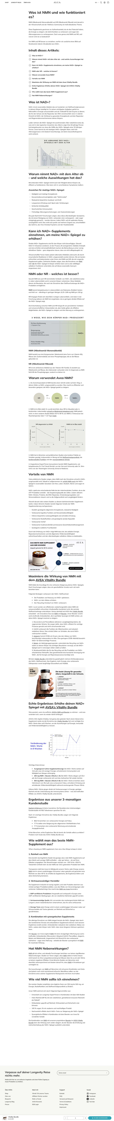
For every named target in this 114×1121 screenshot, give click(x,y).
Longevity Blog (9, 1101)
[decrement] (65, 1118)
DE (96, 2)
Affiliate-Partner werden (39, 1096)
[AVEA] (57, 2)
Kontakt (62, 1093)
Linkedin (92, 1099)
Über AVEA (8, 1090)
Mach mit (35, 1090)
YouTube (92, 1101)
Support (62, 1090)
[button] (101, 2)
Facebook (92, 1096)
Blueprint (8, 1099)
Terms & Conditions (65, 1101)
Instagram (92, 1093)
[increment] (85, 1118)
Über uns (8, 1096)
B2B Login (35, 1104)
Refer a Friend (36, 1099)
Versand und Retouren (66, 1099)
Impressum (63, 1107)
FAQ (61, 1096)
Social (89, 1090)
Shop (6, 1093)
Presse (7, 1104)
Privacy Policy (64, 1104)
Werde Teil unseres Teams (40, 1093)
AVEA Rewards (37, 1101)
